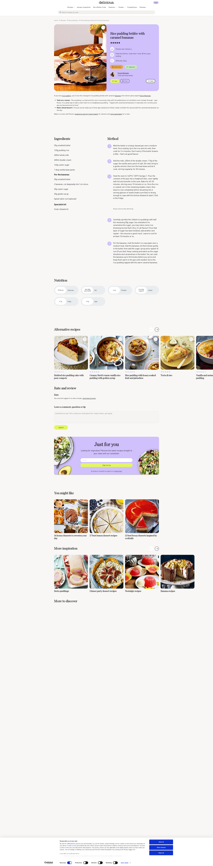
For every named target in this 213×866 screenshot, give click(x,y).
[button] (157, 330)
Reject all (161, 853)
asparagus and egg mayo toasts (86, 114)
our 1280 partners (70, 843)
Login (156, 2)
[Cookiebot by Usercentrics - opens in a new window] (48, 863)
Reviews (143, 7)
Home (56, 20)
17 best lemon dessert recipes (103, 535)
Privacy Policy (118, 471)
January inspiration (84, 7)
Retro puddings (61, 591)
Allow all (161, 842)
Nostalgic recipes (133, 591)
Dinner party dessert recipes (103, 591)
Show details (124, 862)
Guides (121, 7)
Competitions (132, 7)
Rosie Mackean (123, 73)
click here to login (89, 398)
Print (125, 81)
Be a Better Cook (99, 7)
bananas (118, 96)
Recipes (70, 7)
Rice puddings (73, 20)
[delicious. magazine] (106, 2)
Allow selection (161, 847)
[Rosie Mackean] (112, 74)
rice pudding (66, 96)
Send (151, 81)
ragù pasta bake (116, 114)
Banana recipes (168, 591)
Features (112, 7)
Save (116, 81)
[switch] (85, 862)
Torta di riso (166, 375)
